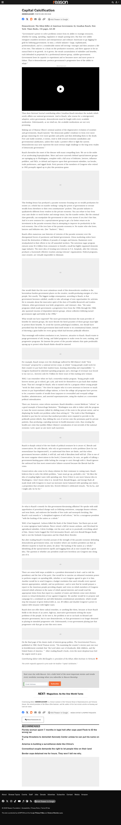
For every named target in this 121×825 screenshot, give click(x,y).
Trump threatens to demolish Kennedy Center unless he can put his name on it (60, 738)
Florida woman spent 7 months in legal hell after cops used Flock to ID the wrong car (59, 731)
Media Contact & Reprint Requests (83, 713)
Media (77, 794)
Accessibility (26, 808)
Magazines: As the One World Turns (60, 693)
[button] (117, 2)
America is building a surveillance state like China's (48, 743)
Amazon (84, 794)
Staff (31, 794)
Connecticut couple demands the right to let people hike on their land (57, 748)
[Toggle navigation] (2, 2)
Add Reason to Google (59, 19)
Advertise (51, 794)
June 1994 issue (46, 14)
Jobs (36, 794)
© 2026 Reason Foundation (11, 808)
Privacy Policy (35, 808)
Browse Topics (14, 794)
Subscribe (55, 684)
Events (24, 794)
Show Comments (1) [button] (34, 720)
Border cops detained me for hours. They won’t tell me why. (52, 753)
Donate (43, 794)
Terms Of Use (45, 808)
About (4, 794)
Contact (70, 794)
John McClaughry (28, 14)
